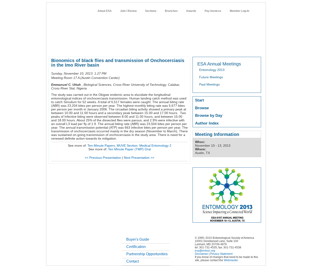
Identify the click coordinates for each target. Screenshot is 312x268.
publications (145, 48)
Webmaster (231, 260)
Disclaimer (201, 253)
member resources (102, 48)
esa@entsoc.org (205, 250)
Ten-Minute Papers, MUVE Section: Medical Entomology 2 (129, 145)
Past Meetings (209, 84)
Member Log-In (239, 11)
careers (201, 48)
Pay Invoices (213, 11)
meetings (126, 48)
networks (217, 48)
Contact (132, 261)
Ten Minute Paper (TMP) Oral (129, 149)
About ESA (105, 11)
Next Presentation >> (139, 157)
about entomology (73, 48)
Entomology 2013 (212, 70)
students (185, 48)
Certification (136, 247)
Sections (150, 11)
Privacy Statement (221, 253)
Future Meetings (211, 77)
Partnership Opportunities (147, 254)
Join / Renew (128, 11)
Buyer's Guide (137, 239)
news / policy (166, 48)
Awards (191, 11)
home (52, 48)
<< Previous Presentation (103, 157)
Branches (171, 11)
